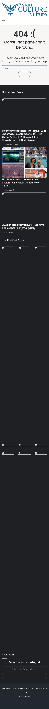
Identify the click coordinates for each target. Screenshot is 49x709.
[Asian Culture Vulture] (24, 9)
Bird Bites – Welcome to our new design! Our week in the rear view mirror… (20, 182)
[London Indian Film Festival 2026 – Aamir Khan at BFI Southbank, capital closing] (24, 550)
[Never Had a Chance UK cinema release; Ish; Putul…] (41, 345)
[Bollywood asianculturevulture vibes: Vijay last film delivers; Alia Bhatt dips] (8, 447)
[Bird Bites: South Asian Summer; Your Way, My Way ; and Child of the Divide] (41, 455)
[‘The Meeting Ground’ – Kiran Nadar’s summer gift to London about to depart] (24, 345)
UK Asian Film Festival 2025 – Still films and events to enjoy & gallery (23, 226)
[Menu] (3, 21)
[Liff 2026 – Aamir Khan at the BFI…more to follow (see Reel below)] (41, 448)
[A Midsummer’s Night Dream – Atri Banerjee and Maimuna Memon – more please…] (8, 455)
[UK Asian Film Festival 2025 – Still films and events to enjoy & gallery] (24, 208)
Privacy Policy (24, 696)
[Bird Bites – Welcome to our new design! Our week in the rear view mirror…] (24, 162)
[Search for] (45, 21)
